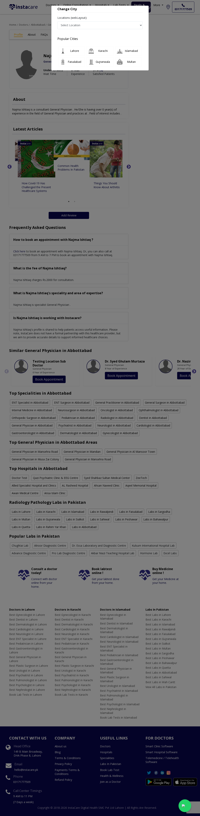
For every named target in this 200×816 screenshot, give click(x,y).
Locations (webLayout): (72, 18)
